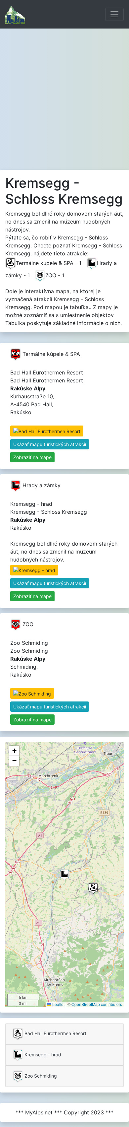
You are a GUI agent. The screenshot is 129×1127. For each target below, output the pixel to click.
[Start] (15, 14)
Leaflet (57, 1004)
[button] (93, 888)
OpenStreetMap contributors (96, 1004)
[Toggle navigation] (114, 14)
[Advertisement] (64, 96)
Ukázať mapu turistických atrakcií (49, 444)
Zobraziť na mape (32, 457)
